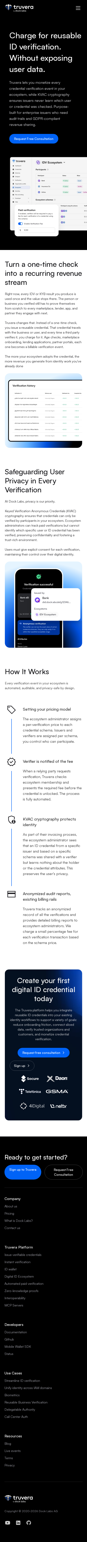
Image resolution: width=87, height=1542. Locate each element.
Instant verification (17, 1262)
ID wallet (10, 1269)
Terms (8, 1458)
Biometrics (12, 1395)
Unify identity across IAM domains (28, 1388)
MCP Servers (13, 1305)
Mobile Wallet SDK (17, 1347)
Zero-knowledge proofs (21, 1291)
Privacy (9, 1465)
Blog (7, 1444)
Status (8, 1354)
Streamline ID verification (22, 1381)
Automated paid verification (24, 1284)
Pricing (9, 1213)
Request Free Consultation (33, 139)
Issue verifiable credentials (22, 1255)
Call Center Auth (16, 1417)
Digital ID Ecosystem (19, 1276)
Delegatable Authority (19, 1409)
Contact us (12, 1228)
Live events (12, 1451)
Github (9, 1339)
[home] (19, 8)
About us (10, 1206)
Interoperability (14, 1298)
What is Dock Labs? (18, 1221)
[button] (78, 8)
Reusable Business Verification (26, 1402)
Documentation (15, 1332)
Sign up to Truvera (22, 1170)
